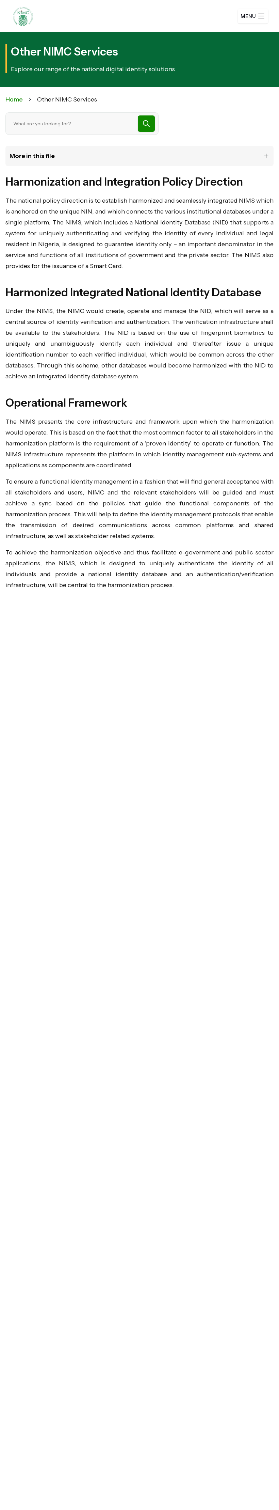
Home (14, 99)
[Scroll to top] (260, 1491)
